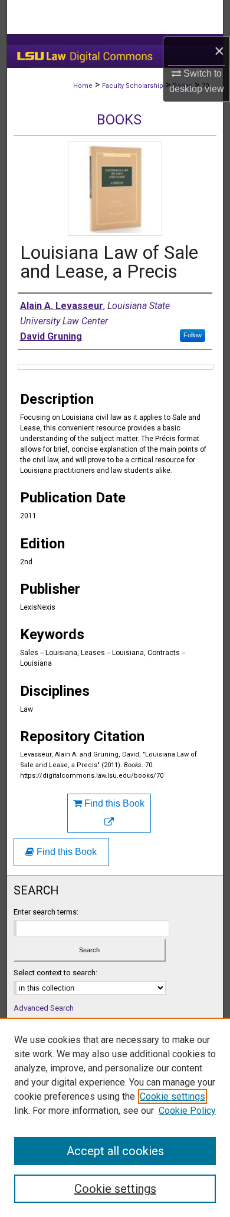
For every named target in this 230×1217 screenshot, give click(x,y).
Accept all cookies (115, 1151)
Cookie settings (172, 1096)
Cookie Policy (187, 1110)
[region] (115, 1117)
